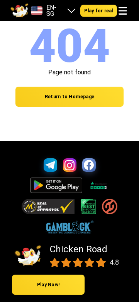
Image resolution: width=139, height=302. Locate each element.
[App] (56, 185)
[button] (122, 11)
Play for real (98, 10)
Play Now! (48, 285)
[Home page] (19, 10)
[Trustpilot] (98, 185)
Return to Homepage (70, 97)
